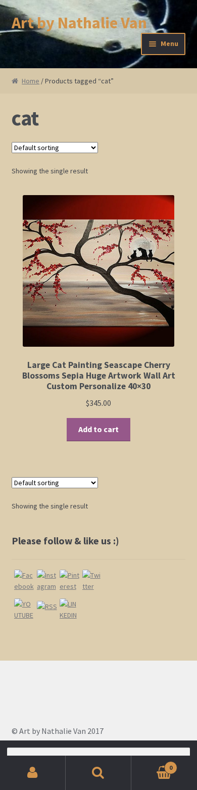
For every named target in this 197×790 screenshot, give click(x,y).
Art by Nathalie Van (79, 23)
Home (30, 80)
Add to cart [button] (98, 429)
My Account (33, 773)
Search (98, 773)
